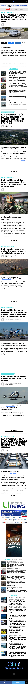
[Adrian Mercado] (14, 5)
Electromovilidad (6, 217)
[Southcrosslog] (14, 9)
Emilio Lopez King (9, 25)
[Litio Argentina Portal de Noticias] (14, 509)
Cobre (14, 473)
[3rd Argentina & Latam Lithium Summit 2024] (14, 523)
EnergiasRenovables (21, 345)
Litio (11, 473)
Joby (7, 277)
